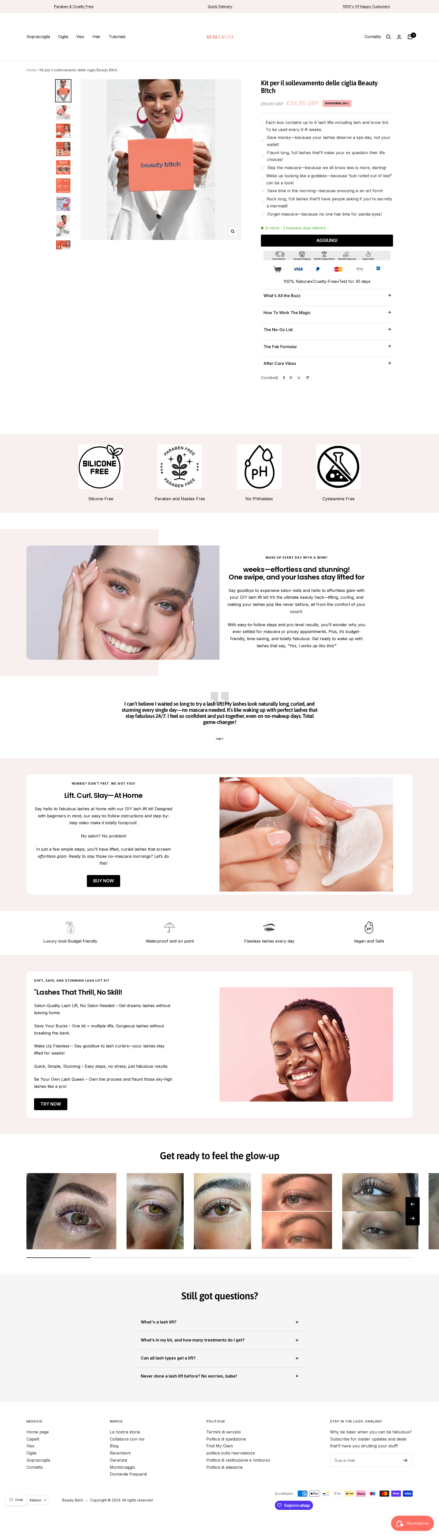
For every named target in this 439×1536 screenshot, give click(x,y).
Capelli (32, 1439)
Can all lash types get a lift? (168, 1358)
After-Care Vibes (279, 363)
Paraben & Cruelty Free (73, 6)
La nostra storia (125, 1431)
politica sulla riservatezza (230, 1453)
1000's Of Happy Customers (366, 6)
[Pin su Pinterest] (291, 378)
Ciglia (63, 36)
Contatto (373, 36)
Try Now (50, 1104)
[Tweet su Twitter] (299, 378)
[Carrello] (410, 37)
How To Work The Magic (287, 312)
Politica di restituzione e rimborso (238, 1460)
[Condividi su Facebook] (284, 378)
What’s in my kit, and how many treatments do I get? (193, 1340)
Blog (114, 1445)
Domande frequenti (128, 1474)
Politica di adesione (224, 1467)
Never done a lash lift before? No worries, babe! (189, 1376)
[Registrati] (405, 1460)
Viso (80, 36)
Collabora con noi (127, 1439)
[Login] (399, 37)
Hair (96, 36)
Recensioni (120, 1453)
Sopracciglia (38, 36)
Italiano (35, 1500)
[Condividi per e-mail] (307, 377)
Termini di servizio (223, 1431)
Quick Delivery (220, 6)
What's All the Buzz (282, 295)
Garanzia (118, 1460)
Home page (37, 1431)
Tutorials (117, 36)
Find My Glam (219, 1445)
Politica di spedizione (226, 1439)
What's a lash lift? (159, 1321)
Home (31, 70)
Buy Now (103, 880)
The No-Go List (278, 329)
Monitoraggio (122, 1467)
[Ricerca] (388, 37)
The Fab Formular (280, 346)
